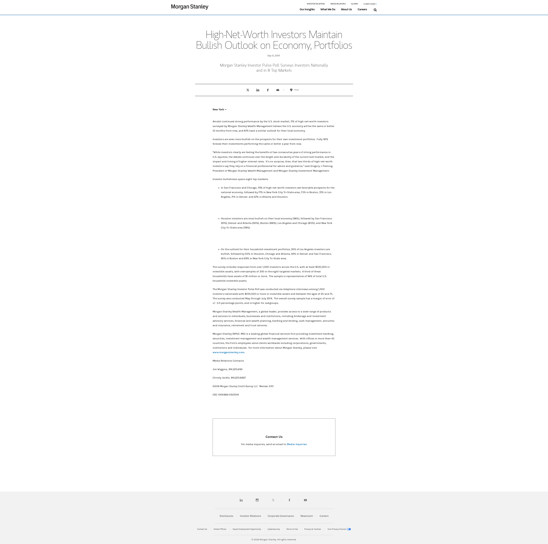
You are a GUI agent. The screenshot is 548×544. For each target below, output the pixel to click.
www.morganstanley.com (228, 352)
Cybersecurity (274, 529)
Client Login (370, 4)
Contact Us (202, 529)
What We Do (327, 9)
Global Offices (220, 529)
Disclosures (226, 515)
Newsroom (307, 515)
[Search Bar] (375, 9)
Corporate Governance (281, 515)
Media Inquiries (297, 444)
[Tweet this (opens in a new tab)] (247, 90)
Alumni (354, 4)
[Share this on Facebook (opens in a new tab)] (267, 90)
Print (298, 88)
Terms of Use (292, 529)
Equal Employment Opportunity (247, 529)
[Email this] (277, 90)
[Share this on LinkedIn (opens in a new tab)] (257, 90)
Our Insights (307, 9)
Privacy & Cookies (312, 529)
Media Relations (338, 4)
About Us (346, 9)
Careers (362, 9)
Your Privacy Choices (337, 529)
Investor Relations (316, 4)
